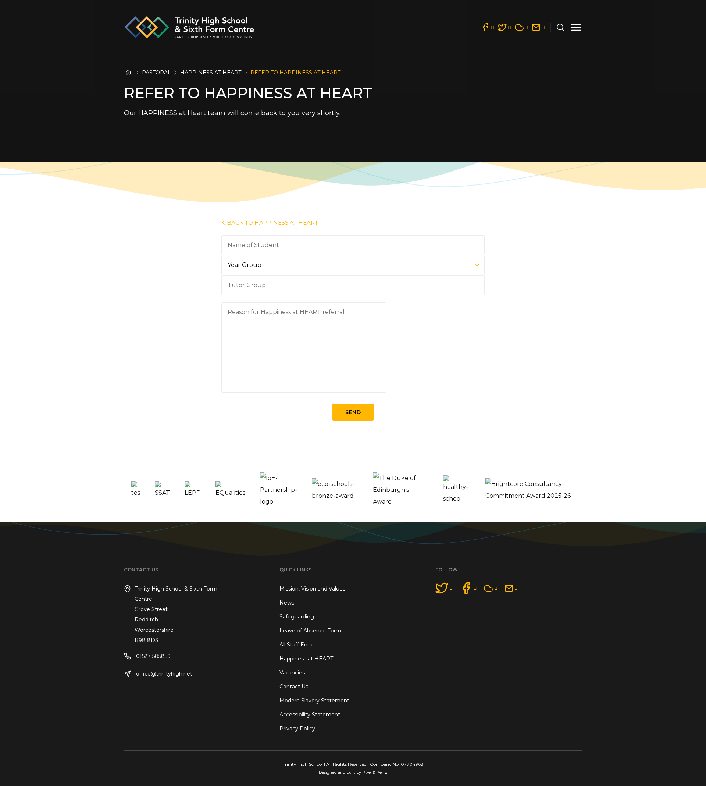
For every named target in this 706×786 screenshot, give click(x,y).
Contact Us (293, 686)
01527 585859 (153, 656)
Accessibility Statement (309, 714)
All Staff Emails (298, 644)
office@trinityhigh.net (163, 673)
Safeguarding (296, 616)
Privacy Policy (297, 728)
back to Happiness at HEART (272, 222)
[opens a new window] (487, 27)
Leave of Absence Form (310, 630)
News (286, 602)
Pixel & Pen (373, 772)
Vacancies (292, 672)
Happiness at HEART (210, 72)
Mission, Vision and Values (312, 588)
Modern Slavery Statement (314, 700)
